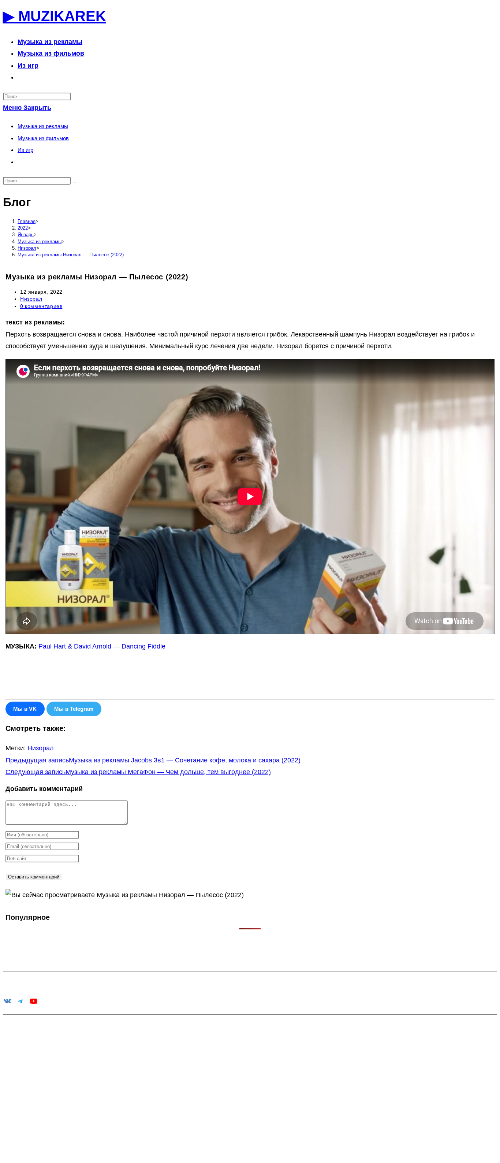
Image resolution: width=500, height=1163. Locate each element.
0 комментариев (41, 306)
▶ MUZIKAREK (54, 16)
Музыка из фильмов (43, 138)
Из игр (25, 150)
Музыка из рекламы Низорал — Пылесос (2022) (71, 254)
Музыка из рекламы (43, 126)
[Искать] (75, 182)
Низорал (31, 299)
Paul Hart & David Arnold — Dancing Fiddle (101, 646)
